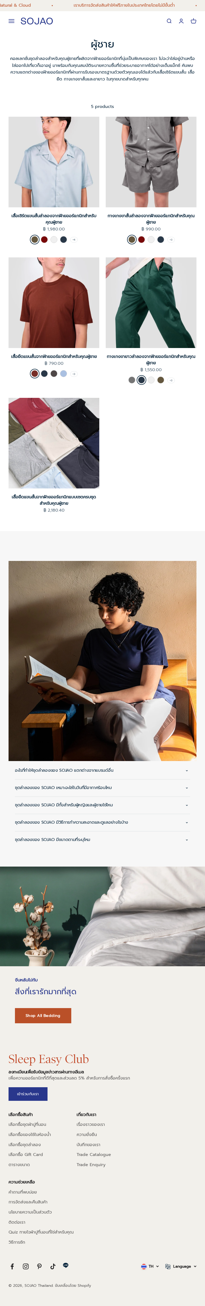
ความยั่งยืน (87, 1134)
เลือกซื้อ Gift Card (26, 1154)
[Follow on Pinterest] (39, 1266)
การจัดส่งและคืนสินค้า (28, 1202)
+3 (171, 240)
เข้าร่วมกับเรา (28, 1094)
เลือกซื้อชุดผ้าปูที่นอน (27, 1124)
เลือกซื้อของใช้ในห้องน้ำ (30, 1134)
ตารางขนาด (19, 1165)
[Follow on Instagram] (25, 1266)
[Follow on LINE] (65, 1265)
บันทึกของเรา (88, 1145)
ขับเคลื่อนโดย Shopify (73, 1285)
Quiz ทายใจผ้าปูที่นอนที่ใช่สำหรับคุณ (41, 1232)
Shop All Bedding (43, 1015)
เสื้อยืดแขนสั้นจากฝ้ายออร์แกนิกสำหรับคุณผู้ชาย (54, 356)
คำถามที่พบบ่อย (23, 1192)
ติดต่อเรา (17, 1222)
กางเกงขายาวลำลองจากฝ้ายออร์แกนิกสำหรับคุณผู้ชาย (151, 359)
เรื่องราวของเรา (91, 1124)
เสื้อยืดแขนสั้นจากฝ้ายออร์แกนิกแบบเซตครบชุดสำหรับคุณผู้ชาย (54, 500)
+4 (74, 240)
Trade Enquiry (91, 1165)
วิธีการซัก (17, 1242)
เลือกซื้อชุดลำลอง (25, 1145)
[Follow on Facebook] (12, 1266)
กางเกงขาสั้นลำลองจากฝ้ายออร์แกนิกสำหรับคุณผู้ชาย (151, 219)
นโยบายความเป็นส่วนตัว (30, 1212)
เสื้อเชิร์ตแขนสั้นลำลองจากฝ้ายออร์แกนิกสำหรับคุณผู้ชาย (53, 219)
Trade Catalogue (94, 1154)
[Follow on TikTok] (53, 1266)
